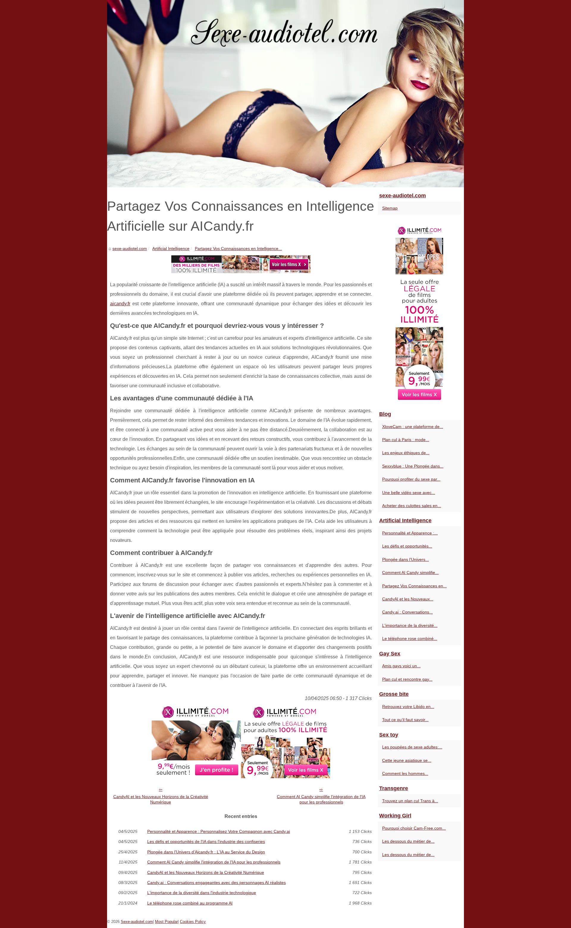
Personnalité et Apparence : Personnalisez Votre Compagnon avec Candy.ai (218, 831)
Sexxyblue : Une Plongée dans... (412, 466)
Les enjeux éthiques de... (405, 452)
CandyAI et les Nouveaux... (407, 599)
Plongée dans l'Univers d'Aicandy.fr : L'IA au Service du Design (206, 852)
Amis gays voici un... (401, 665)
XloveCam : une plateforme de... (412, 426)
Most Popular (166, 921)
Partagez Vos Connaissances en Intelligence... (238, 248)
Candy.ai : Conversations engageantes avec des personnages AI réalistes (216, 882)
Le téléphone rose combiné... (409, 638)
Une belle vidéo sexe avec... (408, 492)
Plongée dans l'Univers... (405, 559)
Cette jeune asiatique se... (406, 760)
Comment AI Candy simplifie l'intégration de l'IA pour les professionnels (321, 799)
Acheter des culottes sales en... (411, 505)
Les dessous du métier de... (408, 841)
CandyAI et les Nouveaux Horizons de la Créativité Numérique (160, 799)
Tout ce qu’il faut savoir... (405, 719)
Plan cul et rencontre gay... (407, 679)
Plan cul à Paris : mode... (405, 439)
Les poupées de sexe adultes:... (412, 747)
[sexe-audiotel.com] (285, 93)
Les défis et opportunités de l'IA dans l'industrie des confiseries (206, 841)
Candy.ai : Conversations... (407, 612)
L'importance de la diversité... (409, 625)
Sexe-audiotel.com (137, 921)
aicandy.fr (120, 303)
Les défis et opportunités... (407, 546)
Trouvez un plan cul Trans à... (410, 800)
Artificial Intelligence (170, 248)
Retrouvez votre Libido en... (408, 706)
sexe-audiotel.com (129, 248)
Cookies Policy (193, 921)
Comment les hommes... (405, 773)
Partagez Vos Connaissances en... (414, 585)
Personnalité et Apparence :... (410, 533)
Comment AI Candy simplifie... (410, 572)
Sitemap (390, 208)
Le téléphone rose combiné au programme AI (190, 903)
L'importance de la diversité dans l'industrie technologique (201, 893)
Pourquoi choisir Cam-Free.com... (414, 828)
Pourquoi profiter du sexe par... (411, 479)
